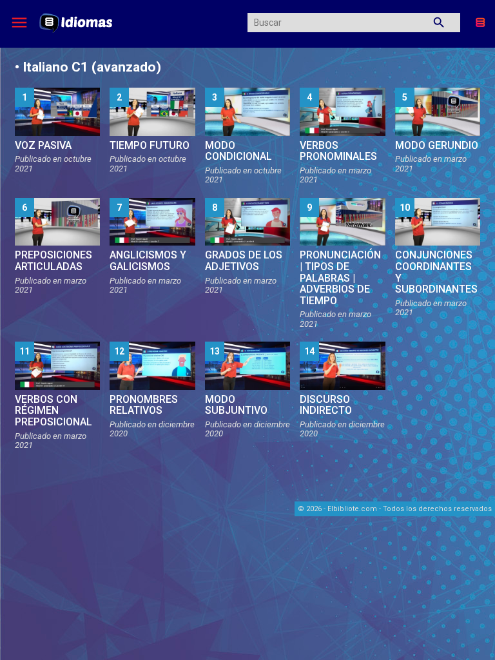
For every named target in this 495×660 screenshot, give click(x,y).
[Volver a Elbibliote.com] (480, 21)
